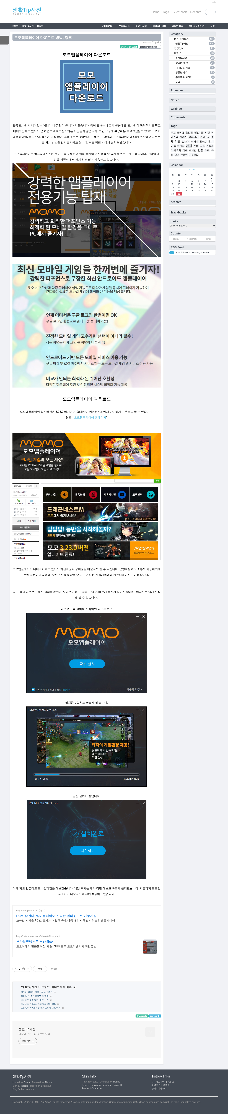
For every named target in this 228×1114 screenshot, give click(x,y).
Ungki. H (117, 1085)
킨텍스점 (204, 137)
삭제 (185, 150)
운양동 (189, 132)
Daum (27, 1082)
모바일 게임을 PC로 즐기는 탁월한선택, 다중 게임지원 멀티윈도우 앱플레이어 (65, 920)
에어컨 (192, 150)
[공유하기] (23, 969)
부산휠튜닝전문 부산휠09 (34, 941)
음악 (212, 26)
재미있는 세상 (159, 26)
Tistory (48, 1082)
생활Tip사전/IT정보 (149, 47)
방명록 (166, 1085)
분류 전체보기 (193, 38)
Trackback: (142, 1016)
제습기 (183, 137)
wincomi (107, 1085)
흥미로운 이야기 (196, 26)
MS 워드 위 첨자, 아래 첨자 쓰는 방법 (38, 1004)
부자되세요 (124, 26)
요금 (177, 155)
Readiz (24, 1086)
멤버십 (180, 132)
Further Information (92, 1088)
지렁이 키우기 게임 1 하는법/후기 (37, 992)
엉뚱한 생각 (177, 26)
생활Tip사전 (27, 10)
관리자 (154, 1088)
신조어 (185, 141)
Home (155, 12)
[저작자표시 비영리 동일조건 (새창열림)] (52, 968)
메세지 (180, 146)
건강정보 (194, 48)
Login (214, 2)
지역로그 (156, 1085)
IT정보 (40, 26)
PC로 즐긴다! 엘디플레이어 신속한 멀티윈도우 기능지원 (56, 916)
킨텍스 (209, 146)
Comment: (155, 1016)
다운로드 (193, 155)
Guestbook (179, 12)
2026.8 (192, 169)
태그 (158, 1082)
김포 (202, 145)
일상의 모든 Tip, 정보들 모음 (34, 1033)
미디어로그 (168, 1082)
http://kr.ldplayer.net (27, 910)
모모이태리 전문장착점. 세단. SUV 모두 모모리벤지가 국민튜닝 (56, 946)
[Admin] (209, 2)
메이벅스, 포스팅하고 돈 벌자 (35, 996)
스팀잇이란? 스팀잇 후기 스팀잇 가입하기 (41, 1008)
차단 (177, 141)
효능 (195, 145)
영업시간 (193, 136)
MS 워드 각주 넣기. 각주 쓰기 (35, 1000)
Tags (166, 12)
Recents (195, 12)
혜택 (207, 150)
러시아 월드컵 (198, 141)
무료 (173, 132)
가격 (189, 145)
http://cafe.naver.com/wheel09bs (34, 936)
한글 (200, 150)
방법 (196, 132)
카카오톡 (176, 150)
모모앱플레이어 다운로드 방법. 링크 (43, 38)
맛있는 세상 (141, 26)
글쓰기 (163, 1088)
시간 (207, 132)
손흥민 (184, 155)
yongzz (98, 1085)
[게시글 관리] (28, 969)
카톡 (173, 145)
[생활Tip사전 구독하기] (171, 252)
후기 (210, 141)
